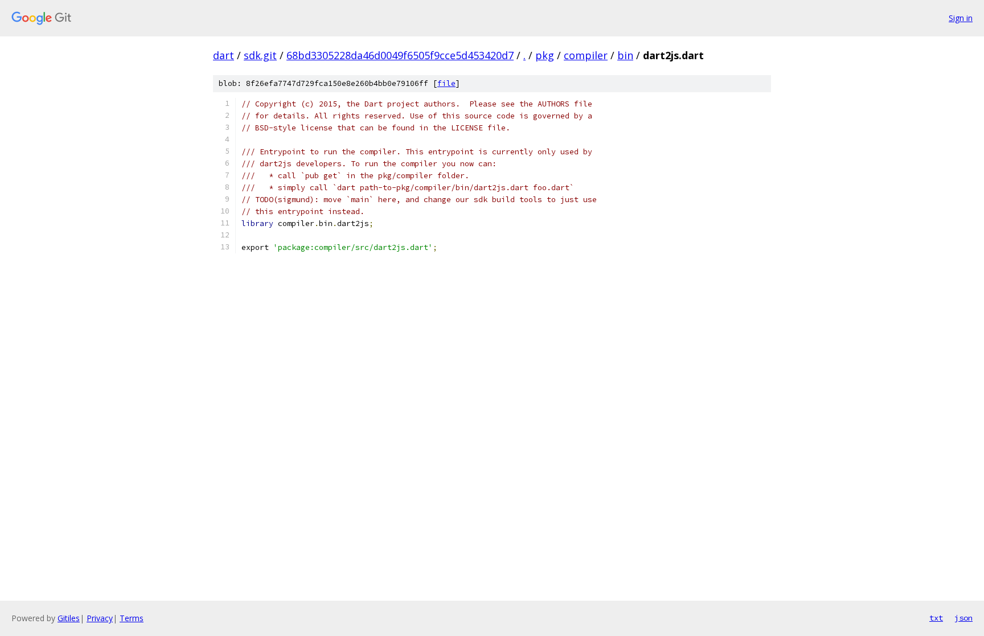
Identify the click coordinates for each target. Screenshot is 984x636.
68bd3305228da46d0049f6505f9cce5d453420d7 (400, 55)
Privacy (100, 618)
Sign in (961, 18)
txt (936, 618)
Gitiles (69, 618)
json (963, 618)
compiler (586, 55)
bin (625, 55)
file (446, 83)
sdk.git (260, 55)
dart (223, 55)
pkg (544, 55)
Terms (132, 618)
